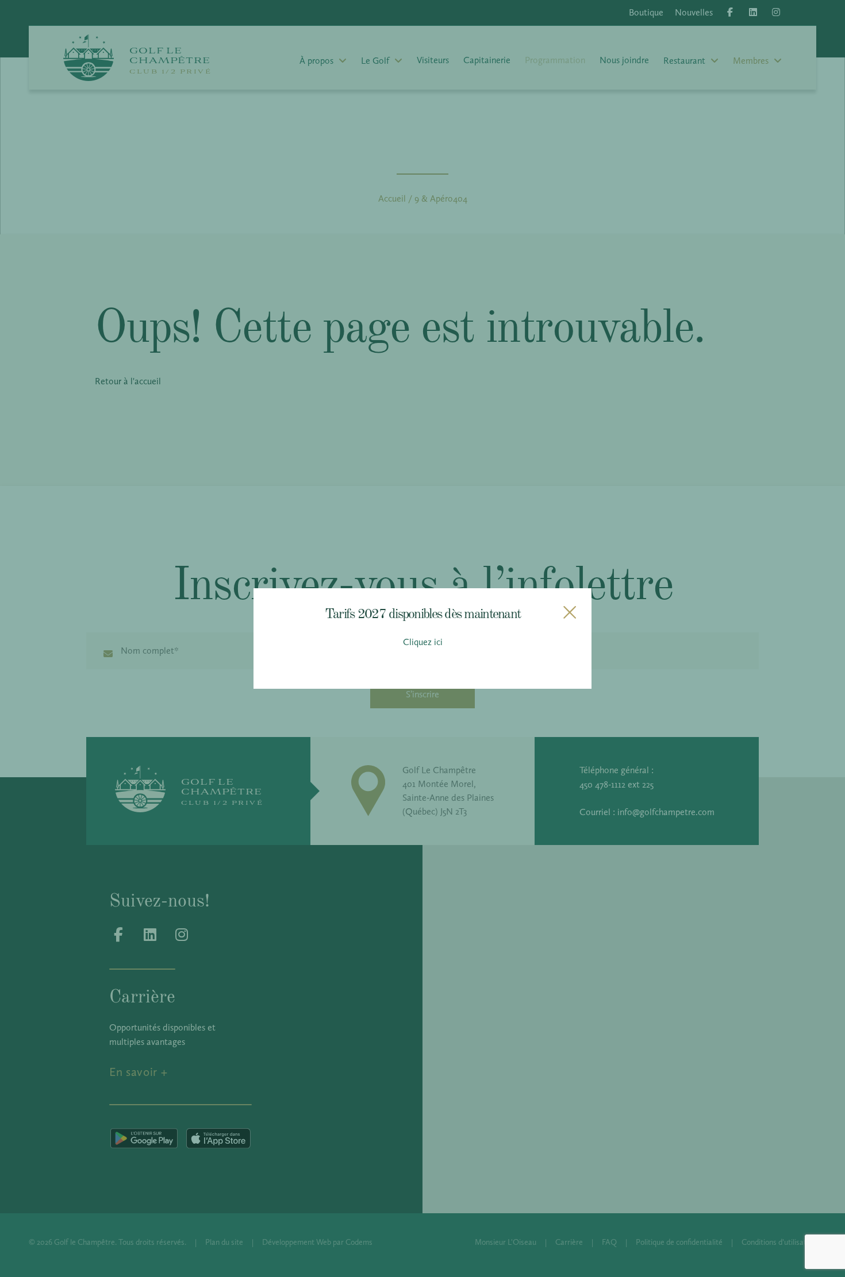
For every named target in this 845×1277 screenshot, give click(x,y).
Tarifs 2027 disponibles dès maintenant (422, 612)
